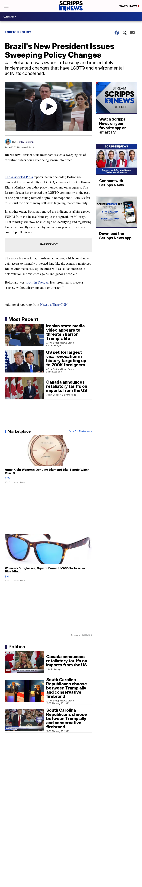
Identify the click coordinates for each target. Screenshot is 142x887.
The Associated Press (19, 177)
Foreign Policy (18, 32)
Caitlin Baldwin (25, 142)
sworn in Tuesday (36, 282)
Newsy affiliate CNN (54, 304)
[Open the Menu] (6, 6)
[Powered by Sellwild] (87, 635)
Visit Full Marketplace (80, 431)
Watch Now (128, 6)
